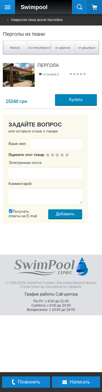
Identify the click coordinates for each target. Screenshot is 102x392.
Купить (76, 99)
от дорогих (63, 47)
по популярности (39, 47)
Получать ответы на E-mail (22, 213)
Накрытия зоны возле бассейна (37, 20)
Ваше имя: (17, 144)
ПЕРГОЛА (48, 65)
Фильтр (15, 47)
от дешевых (86, 47)
